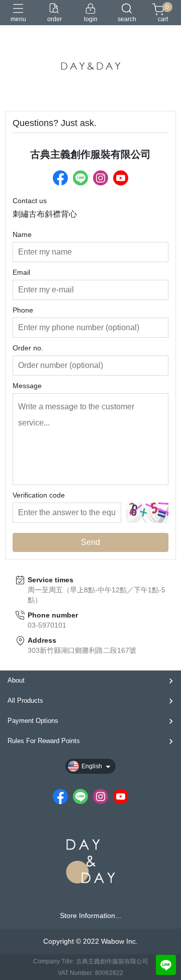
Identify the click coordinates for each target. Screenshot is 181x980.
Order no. (28, 348)
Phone (23, 310)
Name (22, 234)
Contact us (30, 201)
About (16, 680)
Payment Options (33, 720)
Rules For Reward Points (44, 741)
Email (21, 272)
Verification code (39, 495)
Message (27, 386)
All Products (25, 700)
